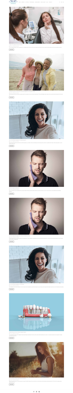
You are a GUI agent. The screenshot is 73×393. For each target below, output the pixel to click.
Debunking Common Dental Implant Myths (17, 332)
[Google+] (63, 2)
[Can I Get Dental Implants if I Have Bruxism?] (36, 120)
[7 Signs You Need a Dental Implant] (36, 25)
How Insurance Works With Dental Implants (17, 378)
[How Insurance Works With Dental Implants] (36, 359)
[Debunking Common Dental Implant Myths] (36, 312)
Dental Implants (16, 141)
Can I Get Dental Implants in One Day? (16, 284)
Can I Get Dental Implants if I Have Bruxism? (17, 140)
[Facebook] (60, 2)
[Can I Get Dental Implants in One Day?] (36, 264)
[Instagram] (61, 2)
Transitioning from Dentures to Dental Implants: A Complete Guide (22, 91)
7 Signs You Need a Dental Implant (15, 44)
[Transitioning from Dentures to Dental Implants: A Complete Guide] (36, 72)
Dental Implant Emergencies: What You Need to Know (19, 235)
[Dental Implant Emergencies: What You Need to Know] (36, 216)
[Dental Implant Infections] (36, 168)
